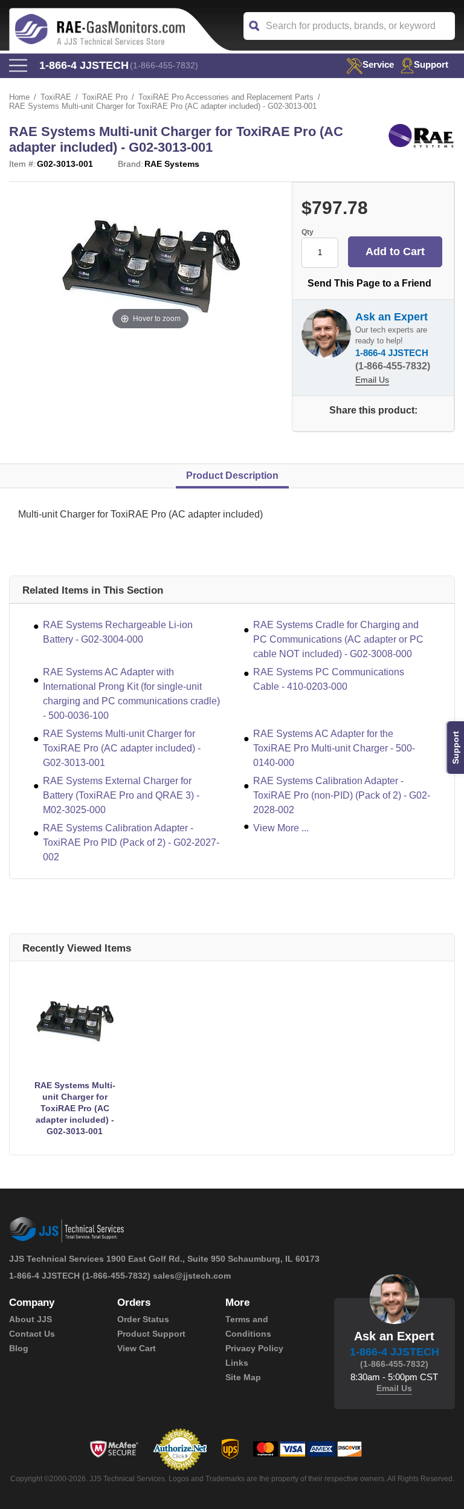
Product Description (232, 475)
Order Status (143, 1319)
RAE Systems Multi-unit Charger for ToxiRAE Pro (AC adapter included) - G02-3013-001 (122, 748)
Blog (18, 1348)
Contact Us (32, 1334)
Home (19, 97)
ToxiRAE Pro (104, 97)
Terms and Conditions (248, 1326)
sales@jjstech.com (192, 1275)
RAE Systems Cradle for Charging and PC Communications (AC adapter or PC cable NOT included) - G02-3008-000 (338, 639)
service (378, 64)
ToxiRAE (55, 97)
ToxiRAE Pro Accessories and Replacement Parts (226, 97)
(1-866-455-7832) (164, 65)
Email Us (372, 380)
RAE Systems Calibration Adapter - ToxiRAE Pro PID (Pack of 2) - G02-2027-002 (131, 842)
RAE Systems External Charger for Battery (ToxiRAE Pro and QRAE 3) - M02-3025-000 (121, 795)
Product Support (151, 1334)
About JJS (30, 1319)
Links (236, 1363)
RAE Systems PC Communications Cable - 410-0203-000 (328, 679)
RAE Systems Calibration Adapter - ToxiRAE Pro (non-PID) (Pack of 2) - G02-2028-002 (341, 795)
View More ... (281, 828)
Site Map (243, 1377)
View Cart (136, 1348)
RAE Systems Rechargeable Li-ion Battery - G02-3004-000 (118, 632)
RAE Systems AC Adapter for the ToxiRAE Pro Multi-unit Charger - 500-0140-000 (334, 748)
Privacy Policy (254, 1348)
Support (431, 64)
